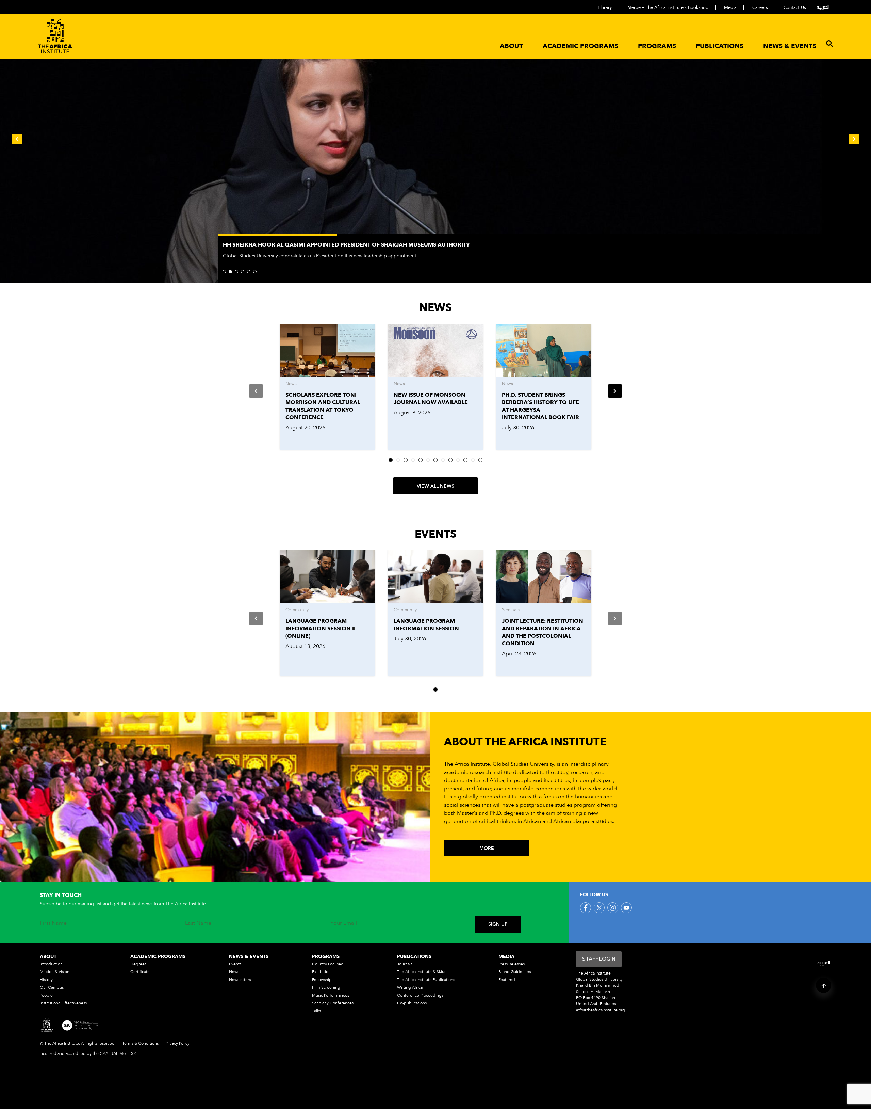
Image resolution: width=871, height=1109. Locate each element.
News (234, 972)
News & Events (789, 46)
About (511, 46)
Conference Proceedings (420, 995)
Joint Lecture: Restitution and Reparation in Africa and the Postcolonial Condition (542, 632)
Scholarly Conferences (333, 1003)
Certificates (140, 972)
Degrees (138, 964)
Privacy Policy (177, 1043)
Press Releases (511, 964)
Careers (760, 7)
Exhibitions (322, 972)
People (46, 995)
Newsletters (240, 979)
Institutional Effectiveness (63, 1003)
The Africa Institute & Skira (421, 972)
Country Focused (328, 964)
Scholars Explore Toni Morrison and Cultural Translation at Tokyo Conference (322, 406)
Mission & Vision (54, 972)
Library (605, 7)
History (46, 979)
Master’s (467, 813)
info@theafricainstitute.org (600, 1010)
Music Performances (330, 995)
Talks (316, 1011)
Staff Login (598, 959)
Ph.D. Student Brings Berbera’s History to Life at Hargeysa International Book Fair (540, 406)
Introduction (51, 964)
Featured (506, 979)
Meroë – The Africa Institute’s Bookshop (667, 7)
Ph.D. (496, 813)
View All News (435, 486)
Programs (657, 46)
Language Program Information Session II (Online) (320, 628)
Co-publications (412, 1003)
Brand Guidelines (514, 972)
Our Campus (52, 987)
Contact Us (795, 7)
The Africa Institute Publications (426, 979)
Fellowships (322, 979)
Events (235, 964)
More (486, 848)
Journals (404, 964)
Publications (719, 46)
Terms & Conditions (140, 1043)
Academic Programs (580, 46)
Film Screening (326, 987)
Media (730, 7)
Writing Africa (410, 987)
